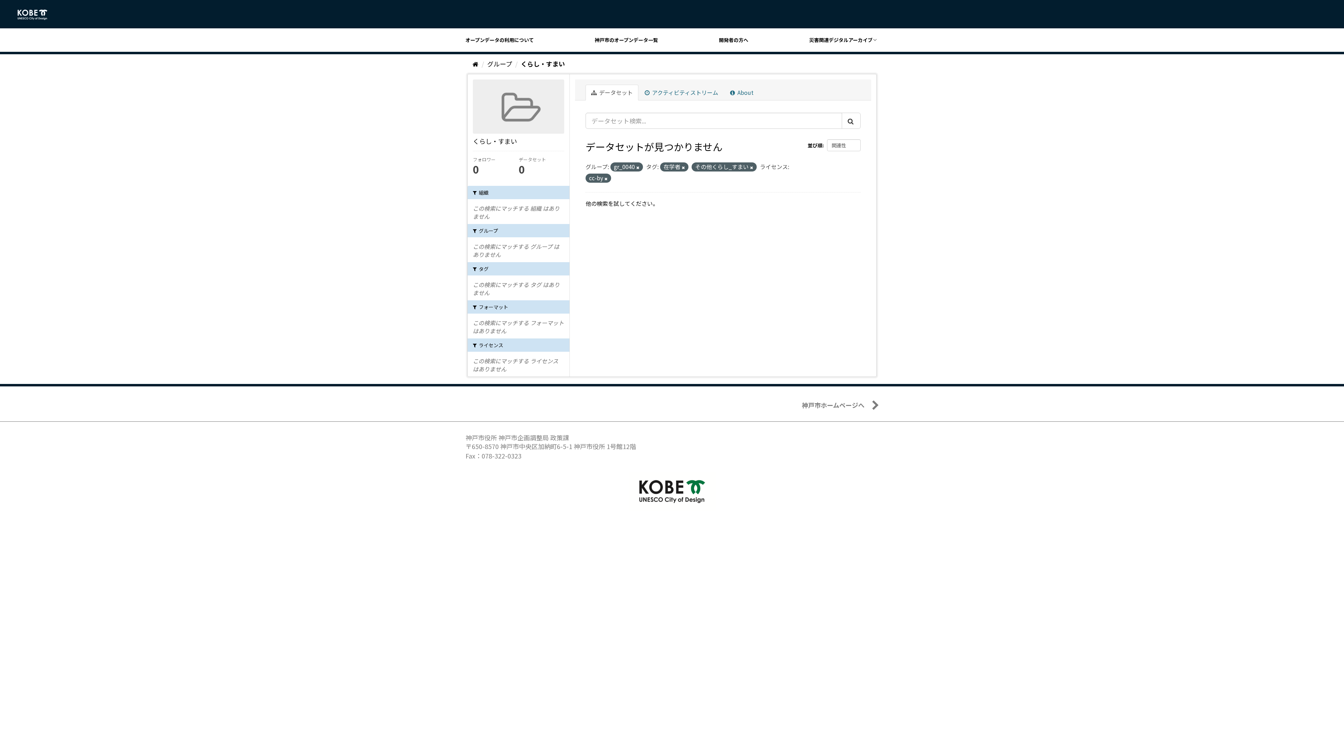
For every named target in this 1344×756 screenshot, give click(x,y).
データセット (615, 92)
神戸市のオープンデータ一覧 (626, 39)
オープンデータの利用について (499, 39)
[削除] (637, 167)
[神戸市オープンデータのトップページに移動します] (36, 14)
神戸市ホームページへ (833, 405)
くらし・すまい (543, 63)
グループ (499, 63)
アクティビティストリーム (684, 92)
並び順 (815, 145)
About (745, 92)
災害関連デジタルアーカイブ (841, 39)
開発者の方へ (733, 39)
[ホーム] (475, 63)
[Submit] (851, 121)
